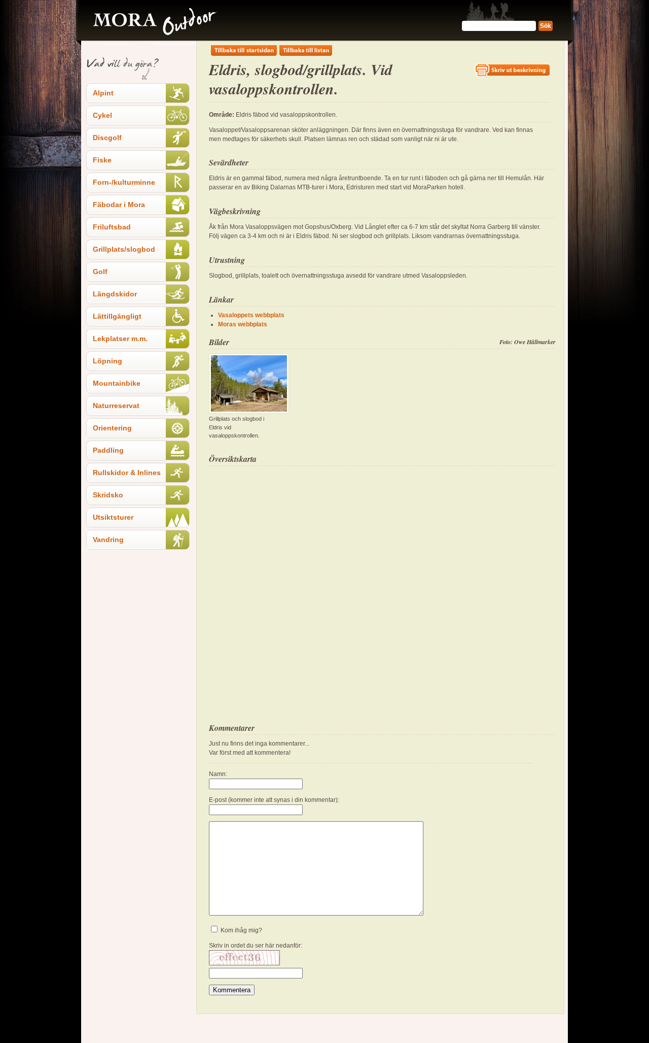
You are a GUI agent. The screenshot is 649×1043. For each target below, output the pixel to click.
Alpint (103, 93)
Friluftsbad (112, 227)
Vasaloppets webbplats (251, 315)
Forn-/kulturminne (124, 182)
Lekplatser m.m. (120, 338)
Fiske (102, 160)
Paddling (108, 450)
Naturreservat (116, 405)
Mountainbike (116, 383)
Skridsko (108, 495)
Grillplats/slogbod (124, 249)
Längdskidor (115, 294)
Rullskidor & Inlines (127, 472)
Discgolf (107, 137)
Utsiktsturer (113, 517)
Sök (545, 25)
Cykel (102, 115)
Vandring (108, 539)
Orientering (112, 428)
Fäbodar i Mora (119, 204)
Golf (100, 271)
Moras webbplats (242, 324)
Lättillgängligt (117, 316)
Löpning (107, 361)
